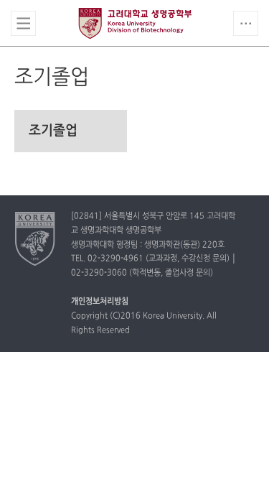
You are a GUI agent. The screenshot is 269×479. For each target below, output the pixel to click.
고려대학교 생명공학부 (135, 23)
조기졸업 (53, 131)
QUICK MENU (245, 23)
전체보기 (23, 23)
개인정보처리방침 (99, 301)
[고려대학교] (35, 238)
